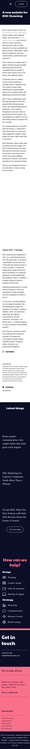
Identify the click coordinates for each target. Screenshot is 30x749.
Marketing (12, 605)
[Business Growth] (5, 616)
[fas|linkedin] (3, 660)
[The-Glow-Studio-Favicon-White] (5, 4)
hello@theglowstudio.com (11, 655)
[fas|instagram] (8, 660)
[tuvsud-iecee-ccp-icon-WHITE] (8, 678)
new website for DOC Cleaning (13, 32)
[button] (10, 4)
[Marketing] (5, 605)
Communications (15, 611)
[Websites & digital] (5, 594)
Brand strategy (14, 622)
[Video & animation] (5, 588)
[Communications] (5, 610)
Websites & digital (16, 594)
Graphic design (14, 583)
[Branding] (5, 577)
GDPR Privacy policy (8, 718)
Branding (12, 577)
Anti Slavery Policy (7, 726)
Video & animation (16, 588)
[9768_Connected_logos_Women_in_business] (9, 702)
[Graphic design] (5, 583)
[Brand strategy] (5, 622)
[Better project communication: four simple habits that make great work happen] (15, 432)
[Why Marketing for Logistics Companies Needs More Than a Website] (15, 469)
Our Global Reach (7, 728)
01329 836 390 (7, 653)
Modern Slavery (6, 723)
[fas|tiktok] (13, 660)
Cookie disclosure (7, 721)
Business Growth (15, 616)
